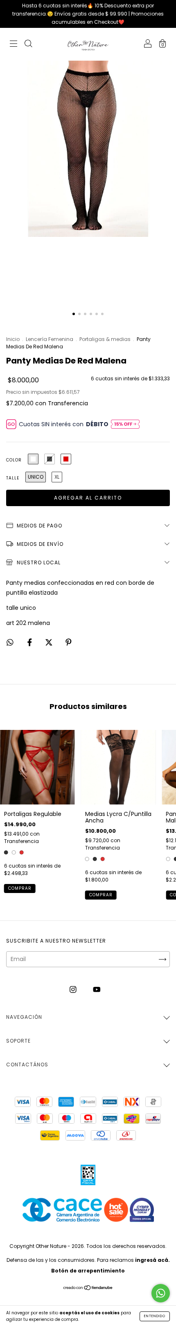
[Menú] (13, 45)
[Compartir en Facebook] (30, 643)
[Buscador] (28, 45)
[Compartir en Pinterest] (68, 643)
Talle (12, 478)
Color (14, 460)
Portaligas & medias (105, 339)
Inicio (13, 339)
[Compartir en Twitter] (49, 643)
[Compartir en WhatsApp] (10, 643)
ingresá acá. (152, 1260)
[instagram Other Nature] (74, 989)
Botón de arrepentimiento (88, 1270)
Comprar (20, 888)
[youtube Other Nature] (97, 989)
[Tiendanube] (88, 1288)
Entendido (154, 1316)
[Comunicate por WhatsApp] (160, 1293)
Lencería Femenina (50, 339)
